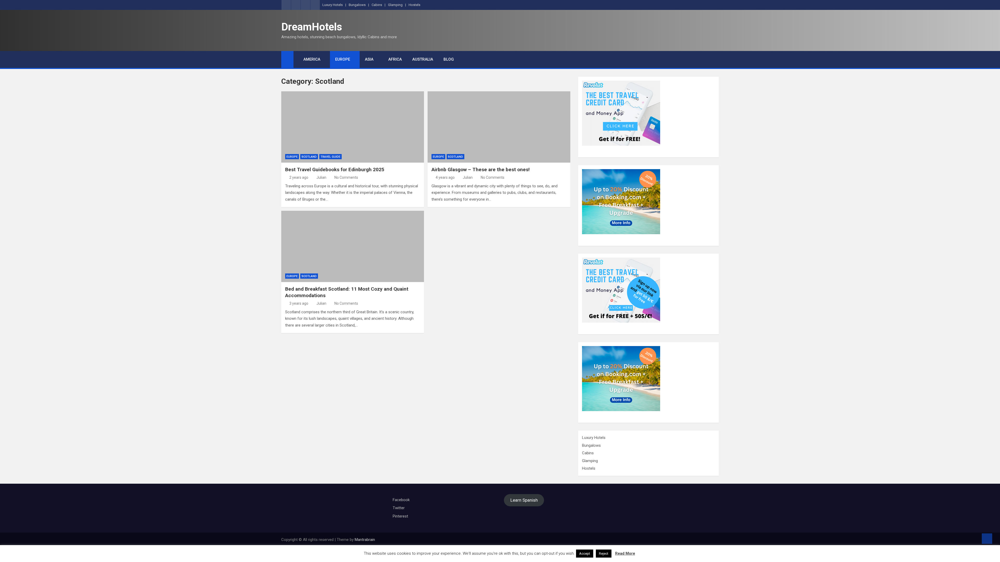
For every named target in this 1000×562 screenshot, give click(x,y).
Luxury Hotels (332, 5)
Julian (321, 177)
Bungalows (357, 5)
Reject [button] (603, 553)
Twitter (399, 508)
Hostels (414, 5)
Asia (369, 59)
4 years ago (445, 177)
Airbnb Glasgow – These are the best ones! (481, 170)
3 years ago (298, 303)
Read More (625, 553)
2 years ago (298, 177)
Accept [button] (584, 553)
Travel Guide (330, 156)
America (311, 59)
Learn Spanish (524, 500)
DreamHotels (311, 27)
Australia (422, 59)
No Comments (346, 177)
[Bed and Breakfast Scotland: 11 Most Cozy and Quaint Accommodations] (352, 246)
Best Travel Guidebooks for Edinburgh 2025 (334, 170)
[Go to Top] (987, 538)
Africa (395, 59)
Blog (448, 59)
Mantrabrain (365, 539)
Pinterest (400, 516)
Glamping (395, 5)
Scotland (309, 156)
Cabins (377, 5)
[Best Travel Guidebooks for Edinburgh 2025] (352, 127)
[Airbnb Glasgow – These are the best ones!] (499, 127)
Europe (342, 59)
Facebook (401, 499)
